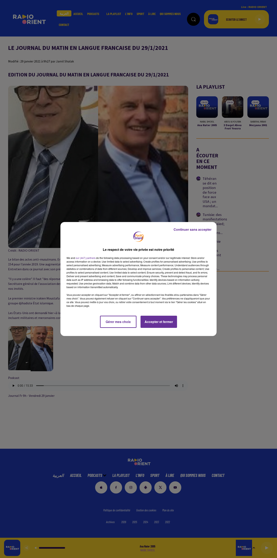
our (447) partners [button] (86, 258)
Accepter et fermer (159, 321)
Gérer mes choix (118, 321)
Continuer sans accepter (193, 229)
